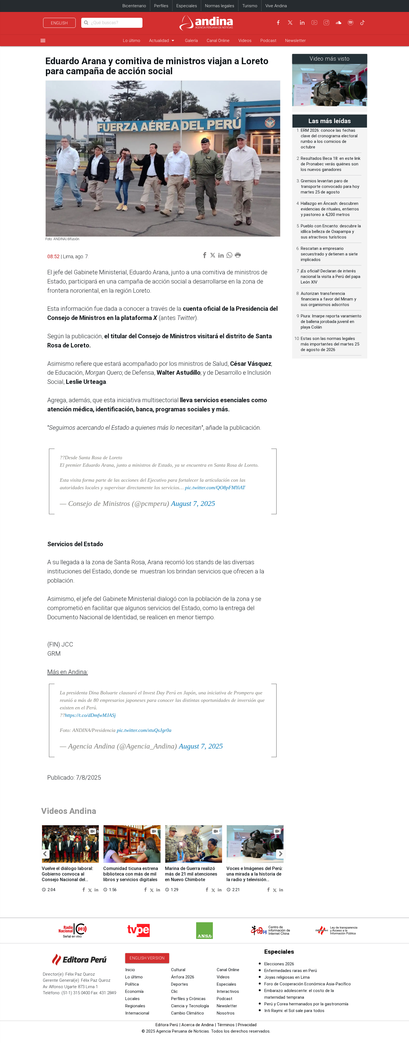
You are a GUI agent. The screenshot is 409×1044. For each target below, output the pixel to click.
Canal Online (218, 40)
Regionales (135, 1005)
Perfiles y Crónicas (188, 998)
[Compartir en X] (91, 889)
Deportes (179, 984)
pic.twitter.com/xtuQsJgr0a (144, 730)
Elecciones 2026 (279, 963)
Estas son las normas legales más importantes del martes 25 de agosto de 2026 (330, 344)
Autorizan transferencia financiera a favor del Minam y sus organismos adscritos (328, 299)
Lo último (131, 40)
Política (132, 984)
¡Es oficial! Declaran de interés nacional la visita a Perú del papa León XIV (330, 277)
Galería (191, 40)
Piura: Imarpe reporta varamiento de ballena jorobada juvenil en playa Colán (331, 322)
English (59, 23)
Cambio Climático (187, 1013)
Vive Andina (276, 5)
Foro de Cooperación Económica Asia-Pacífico (307, 983)
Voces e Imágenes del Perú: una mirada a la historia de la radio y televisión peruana (254, 877)
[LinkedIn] (302, 22)
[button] (45, 854)
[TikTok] (362, 22)
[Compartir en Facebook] (84, 889)
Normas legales (219, 5)
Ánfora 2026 (182, 977)
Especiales (186, 5)
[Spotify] (350, 22)
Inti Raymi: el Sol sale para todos (294, 1010)
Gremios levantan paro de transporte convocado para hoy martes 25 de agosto (330, 186)
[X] (290, 22)
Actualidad (162, 40)
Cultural (178, 969)
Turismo (249, 5)
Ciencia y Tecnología (190, 1005)
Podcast (268, 40)
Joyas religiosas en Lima (287, 977)
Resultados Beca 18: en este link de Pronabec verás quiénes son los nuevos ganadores (330, 164)
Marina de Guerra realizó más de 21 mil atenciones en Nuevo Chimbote (191, 874)
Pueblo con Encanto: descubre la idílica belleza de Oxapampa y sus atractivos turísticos (331, 231)
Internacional (137, 1013)
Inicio (130, 969)
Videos (245, 40)
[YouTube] (314, 22)
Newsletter (295, 40)
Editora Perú (167, 1024)
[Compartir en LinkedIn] (96, 889)
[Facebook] (278, 22)
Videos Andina (68, 811)
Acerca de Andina (197, 1024)
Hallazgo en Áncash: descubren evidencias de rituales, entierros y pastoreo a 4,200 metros (330, 209)
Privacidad (247, 1024)
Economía (134, 991)
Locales (132, 998)
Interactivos (228, 991)
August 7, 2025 (193, 503)
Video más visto (330, 59)
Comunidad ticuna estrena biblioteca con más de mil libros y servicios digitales (130, 874)
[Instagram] (326, 22)
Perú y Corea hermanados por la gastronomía (306, 1003)
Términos (226, 1024)
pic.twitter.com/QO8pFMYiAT (215, 487)
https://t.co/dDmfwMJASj (90, 715)
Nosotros (226, 1013)
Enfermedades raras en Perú (290, 970)
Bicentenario (134, 5)
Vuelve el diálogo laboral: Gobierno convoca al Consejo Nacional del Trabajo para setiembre (67, 877)
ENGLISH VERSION (147, 958)
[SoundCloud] (338, 22)
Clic (174, 991)
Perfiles (161, 5)
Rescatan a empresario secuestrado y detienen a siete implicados (329, 254)
